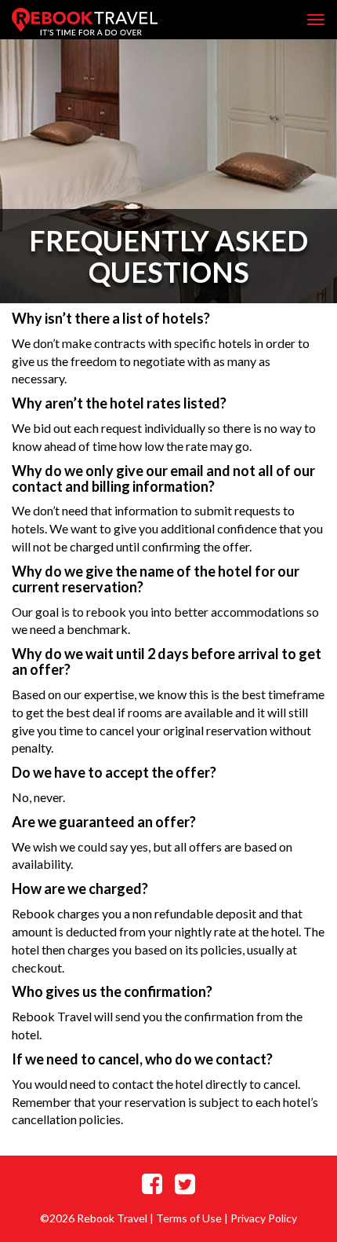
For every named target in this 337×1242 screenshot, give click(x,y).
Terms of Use (189, 1218)
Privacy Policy (263, 1218)
